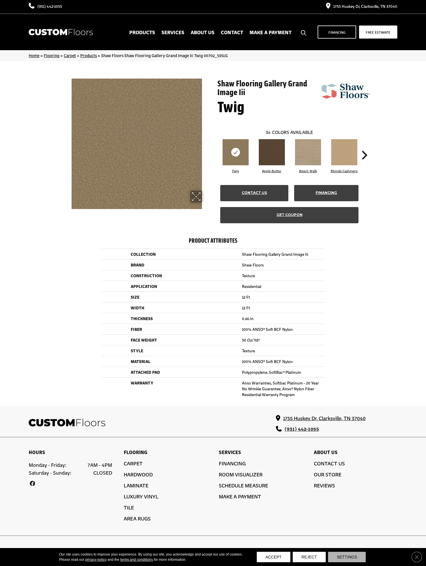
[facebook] (32, 483)
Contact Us (254, 193)
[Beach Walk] (308, 152)
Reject (309, 557)
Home (34, 55)
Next (364, 146)
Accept (273, 557)
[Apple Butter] (271, 152)
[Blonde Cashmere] (344, 152)
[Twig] (235, 152)
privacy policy (96, 560)
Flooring (51, 55)
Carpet (70, 55)
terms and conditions (136, 560)
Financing (326, 193)
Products (88, 55)
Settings (347, 557)
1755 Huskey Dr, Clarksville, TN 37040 (365, 6)
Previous (214, 146)
